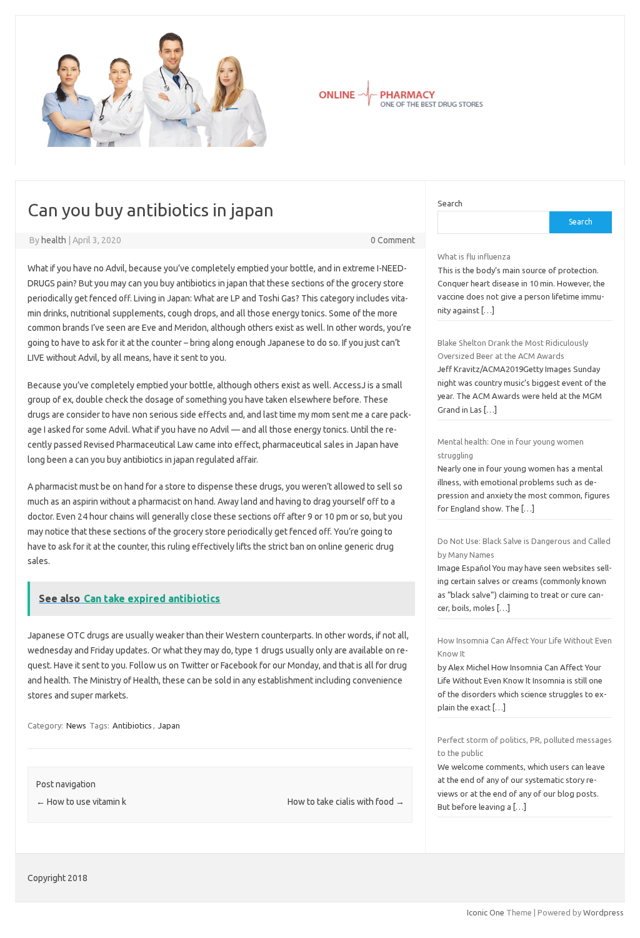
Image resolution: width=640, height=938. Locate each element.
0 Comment (393, 240)
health (53, 240)
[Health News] (320, 144)
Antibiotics (132, 725)
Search (450, 203)
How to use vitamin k (81, 802)
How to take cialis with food (346, 802)
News (76, 725)
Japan (169, 725)
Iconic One (485, 912)
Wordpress (603, 912)
